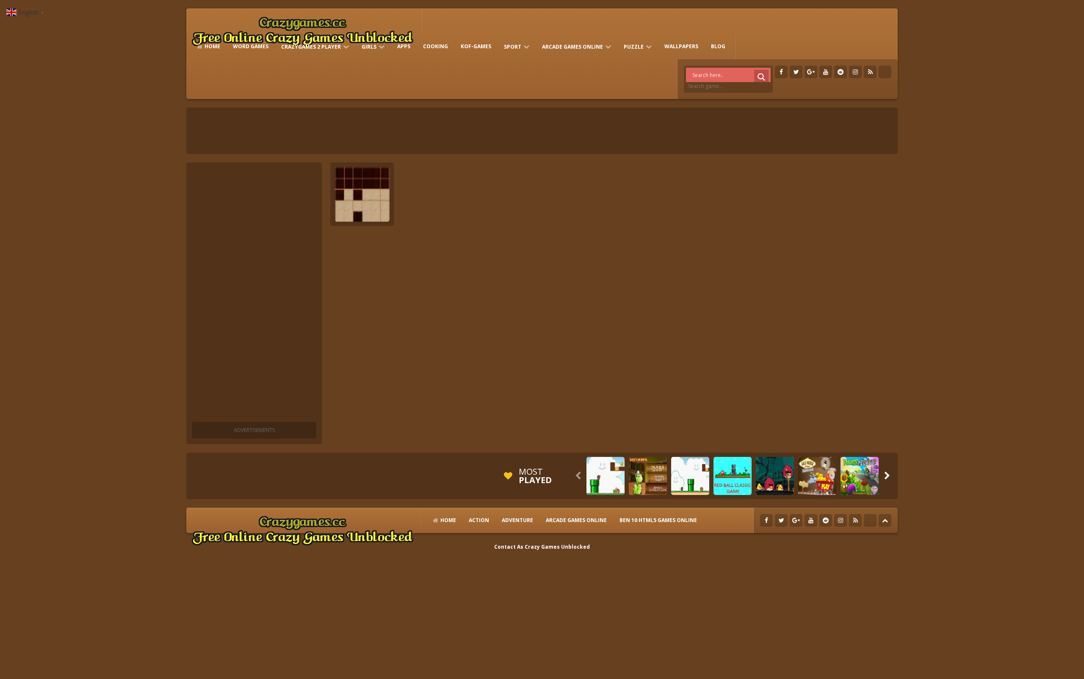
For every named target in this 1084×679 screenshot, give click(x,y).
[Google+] (811, 72)
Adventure (517, 520)
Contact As (508, 546)
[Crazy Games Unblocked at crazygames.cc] (302, 29)
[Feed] (870, 72)
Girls (369, 46)
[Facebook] (781, 72)
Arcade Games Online (572, 46)
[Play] (605, 476)
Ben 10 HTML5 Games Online (658, 520)
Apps (403, 46)
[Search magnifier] (761, 77)
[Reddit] (840, 72)
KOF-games (476, 46)
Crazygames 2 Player (311, 46)
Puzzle (634, 46)
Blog (718, 46)
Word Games (250, 46)
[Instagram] (855, 72)
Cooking (435, 46)
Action (479, 520)
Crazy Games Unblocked (557, 546)
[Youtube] (825, 72)
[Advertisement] (254, 294)
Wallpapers (681, 46)
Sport (512, 46)
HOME (212, 46)
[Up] (885, 520)
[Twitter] (796, 72)
